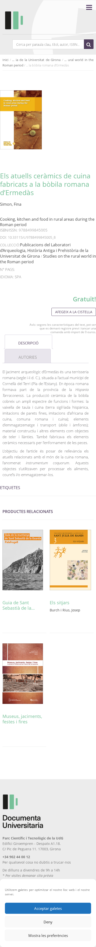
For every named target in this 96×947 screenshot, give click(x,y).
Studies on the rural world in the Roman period (48, 258)
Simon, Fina (10, 204)
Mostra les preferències (48, 935)
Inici (5, 60)
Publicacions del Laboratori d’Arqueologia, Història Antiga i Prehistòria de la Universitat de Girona (44, 250)
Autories (27, 357)
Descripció (28, 343)
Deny (48, 921)
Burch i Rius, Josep (65, 610)
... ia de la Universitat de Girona (36, 60)
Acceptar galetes (48, 908)
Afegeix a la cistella (73, 312)
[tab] (28, 342)
